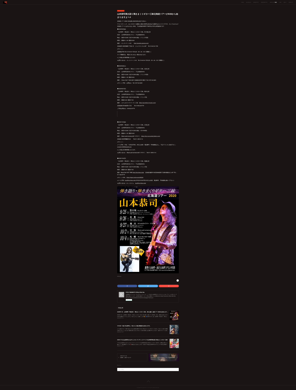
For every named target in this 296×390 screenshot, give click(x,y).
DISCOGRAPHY (264, 2)
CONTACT (291, 2)
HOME (242, 2)
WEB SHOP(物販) (273, 2)
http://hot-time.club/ (138, 172)
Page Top (148, 381)
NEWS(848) (119, 276)
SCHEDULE (248, 2)
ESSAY (285, 2)
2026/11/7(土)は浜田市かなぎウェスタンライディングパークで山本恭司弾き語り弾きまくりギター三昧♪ (142, 339)
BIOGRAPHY (256, 2)
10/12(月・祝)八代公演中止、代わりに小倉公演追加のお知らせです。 (134, 326)
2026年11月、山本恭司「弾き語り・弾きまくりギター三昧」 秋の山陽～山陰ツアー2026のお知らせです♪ (143, 312)
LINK (280, 2)
